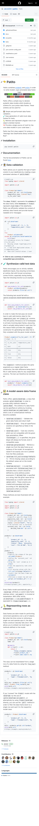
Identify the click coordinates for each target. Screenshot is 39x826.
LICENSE (8, 61)
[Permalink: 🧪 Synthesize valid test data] (1, 263)
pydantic (18, 88)
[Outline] (36, 74)
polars (27, 88)
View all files (19, 69)
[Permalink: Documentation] (1, 153)
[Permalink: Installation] (1, 140)
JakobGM (7, 9)
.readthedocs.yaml (11, 53)
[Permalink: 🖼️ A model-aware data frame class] (1, 392)
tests (7, 42)
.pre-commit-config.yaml (13, 49)
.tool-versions (10, 57)
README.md (9, 65)
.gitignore (8, 45)
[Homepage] (19, 3)
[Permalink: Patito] (1, 82)
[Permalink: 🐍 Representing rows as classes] (1, 607)
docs (7, 34)
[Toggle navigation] (3, 3)
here (9, 160)
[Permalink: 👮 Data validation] (1, 164)
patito (15, 9)
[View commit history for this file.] (34, 25)
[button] (33, 146)
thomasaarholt (10, 25)
